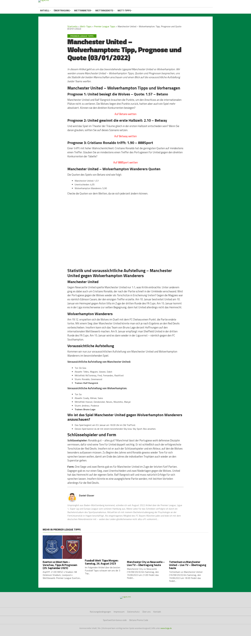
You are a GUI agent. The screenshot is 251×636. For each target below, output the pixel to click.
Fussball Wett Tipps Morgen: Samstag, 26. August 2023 (102, 562)
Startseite (72, 26)
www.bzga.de (166, 628)
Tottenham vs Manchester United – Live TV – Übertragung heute (187, 565)
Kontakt (157, 611)
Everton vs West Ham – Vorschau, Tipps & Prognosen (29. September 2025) (60, 565)
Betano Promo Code (138, 620)
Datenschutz (133, 611)
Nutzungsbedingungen (100, 611)
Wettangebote (104, 10)
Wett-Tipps (124, 10)
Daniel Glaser (86, 495)
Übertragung (62, 10)
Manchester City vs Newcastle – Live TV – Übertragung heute (146, 563)
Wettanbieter (82, 10)
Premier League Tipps (104, 26)
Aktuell (44, 10)
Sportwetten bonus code (115, 620)
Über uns (146, 611)
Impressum (119, 611)
